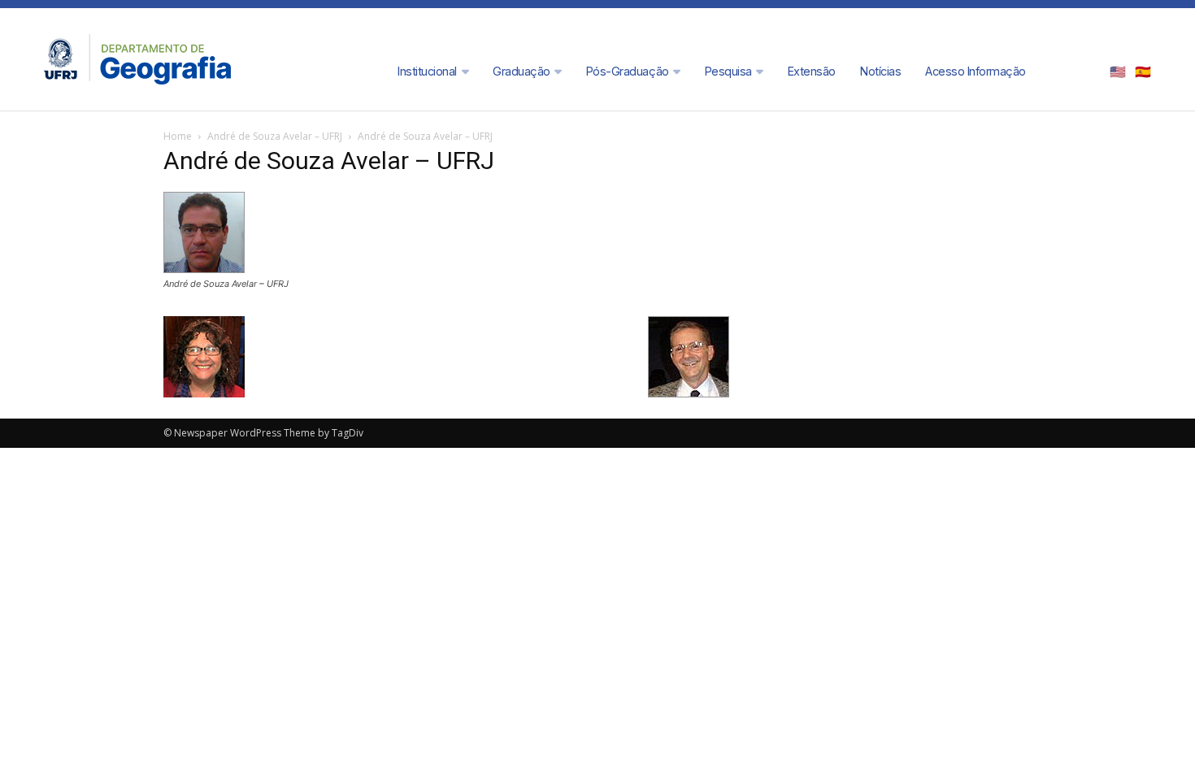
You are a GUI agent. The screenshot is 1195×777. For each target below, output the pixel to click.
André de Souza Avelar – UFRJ (274, 136)
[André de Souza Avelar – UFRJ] (204, 269)
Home (177, 136)
